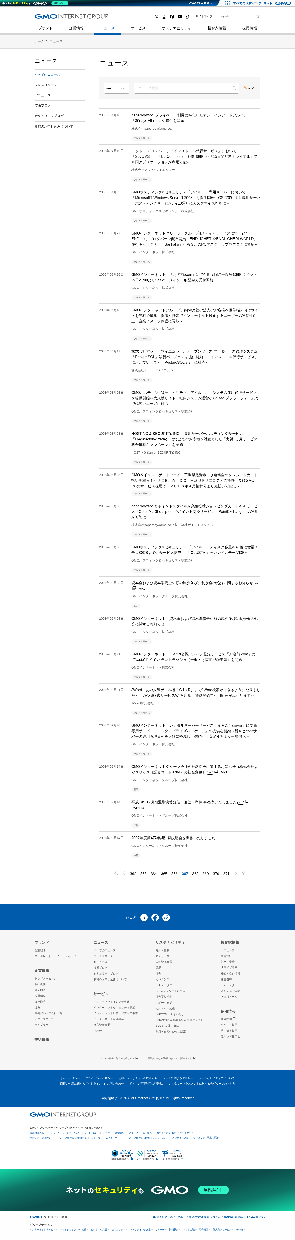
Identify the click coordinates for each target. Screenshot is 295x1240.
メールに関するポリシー (178, 1078)
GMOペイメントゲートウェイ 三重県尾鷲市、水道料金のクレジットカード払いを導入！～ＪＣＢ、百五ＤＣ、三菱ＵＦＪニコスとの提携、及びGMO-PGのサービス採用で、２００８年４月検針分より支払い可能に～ (194, 480)
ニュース (107, 28)
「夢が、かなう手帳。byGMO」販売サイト (169, 1058)
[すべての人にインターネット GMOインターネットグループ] (263, 3)
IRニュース (43, 95)
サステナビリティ (176, 28)
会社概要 (40, 984)
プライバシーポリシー (99, 1078)
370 (216, 874)
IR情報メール (229, 996)
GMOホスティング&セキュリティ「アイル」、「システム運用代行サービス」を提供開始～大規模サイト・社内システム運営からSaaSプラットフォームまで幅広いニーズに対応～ (195, 398)
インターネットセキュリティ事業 (67, 18)
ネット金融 (189, 1229)
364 (154, 874)
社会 (158, 973)
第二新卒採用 (50, 18)
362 (133, 874)
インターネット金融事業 (138, 18)
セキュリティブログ (134, 18)
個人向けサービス (222, 1229)
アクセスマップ (44, 1019)
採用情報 (249, 28)
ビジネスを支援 (99, 1229)
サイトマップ (204, 16)
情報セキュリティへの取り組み (137, 1078)
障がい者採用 (229, 1036)
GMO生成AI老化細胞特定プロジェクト (179, 1020)
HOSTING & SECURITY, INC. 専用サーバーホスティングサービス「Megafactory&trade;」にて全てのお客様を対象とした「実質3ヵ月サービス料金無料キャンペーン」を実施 (194, 439)
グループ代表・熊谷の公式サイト (117, 1058)
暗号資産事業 (102, 1024)
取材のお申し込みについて (54, 126)
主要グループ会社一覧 (48, 1013)
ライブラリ (41, 1024)
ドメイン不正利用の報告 (144, 1083)
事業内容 (40, 990)
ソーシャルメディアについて (217, 1078)
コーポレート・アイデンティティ (55, 956)
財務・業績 (228, 961)
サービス (138, 28)
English (224, 16)
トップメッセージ (46, 978)
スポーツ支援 (164, 1002)
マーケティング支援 (140, 1229)
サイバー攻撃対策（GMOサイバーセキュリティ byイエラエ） (88, 1138)
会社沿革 (40, 1001)
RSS (252, 88)
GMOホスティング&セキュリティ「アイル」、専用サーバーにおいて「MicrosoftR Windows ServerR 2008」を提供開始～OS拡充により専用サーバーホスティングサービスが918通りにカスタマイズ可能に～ (195, 197)
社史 (102, 18)
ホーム (39, 41)
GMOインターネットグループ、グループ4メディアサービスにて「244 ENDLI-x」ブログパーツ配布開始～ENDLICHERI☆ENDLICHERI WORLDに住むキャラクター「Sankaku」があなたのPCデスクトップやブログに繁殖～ (194, 238)
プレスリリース (46, 85)
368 (195, 874)
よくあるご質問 (230, 991)
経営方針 (226, 956)
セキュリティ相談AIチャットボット (175, 1132)
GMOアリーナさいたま (170, 1014)
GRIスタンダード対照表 (170, 991)
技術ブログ (48, 18)
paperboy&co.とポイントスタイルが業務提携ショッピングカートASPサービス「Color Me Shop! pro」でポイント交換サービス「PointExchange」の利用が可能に (194, 511)
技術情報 (42, 1039)
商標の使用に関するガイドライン (81, 1083)
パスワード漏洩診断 (113, 1133)
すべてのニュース (47, 74)
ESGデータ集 (164, 985)
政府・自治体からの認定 (171, 1031)
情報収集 (173, 1229)
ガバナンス (162, 979)
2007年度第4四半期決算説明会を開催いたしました (173, 838)
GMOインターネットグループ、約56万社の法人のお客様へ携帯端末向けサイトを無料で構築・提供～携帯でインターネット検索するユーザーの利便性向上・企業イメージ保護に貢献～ (194, 315)
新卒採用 (226, 1019)
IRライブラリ (229, 967)
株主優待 (226, 979)
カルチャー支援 (165, 1008)
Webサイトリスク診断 (140, 1133)
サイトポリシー (70, 1078)
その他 (98, 1030)
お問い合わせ (115, 1083)
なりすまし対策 (180, 1138)
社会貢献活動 (164, 996)
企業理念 (40, 950)
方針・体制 (162, 950)
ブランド (45, 28)
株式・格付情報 (230, 973)
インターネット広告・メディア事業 (116, 1013)
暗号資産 (203, 1229)
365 (164, 874)
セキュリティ (118, 1229)
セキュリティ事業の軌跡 (206, 1137)
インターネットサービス (42, 1229)
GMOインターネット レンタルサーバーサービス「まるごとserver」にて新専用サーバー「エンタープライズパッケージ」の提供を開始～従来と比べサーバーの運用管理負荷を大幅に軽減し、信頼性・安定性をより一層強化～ (195, 730)
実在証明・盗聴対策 (40, 1138)
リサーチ (160, 1229)
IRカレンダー (229, 985)
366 (174, 874)
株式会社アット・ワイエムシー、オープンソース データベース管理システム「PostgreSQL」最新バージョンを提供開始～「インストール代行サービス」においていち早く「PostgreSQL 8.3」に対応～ (194, 356)
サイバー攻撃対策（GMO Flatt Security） (146, 1138)
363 (143, 874)
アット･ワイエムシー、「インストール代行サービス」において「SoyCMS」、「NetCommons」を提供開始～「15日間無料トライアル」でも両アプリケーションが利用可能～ (194, 156)
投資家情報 (217, 28)
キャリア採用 (229, 1024)
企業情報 (76, 28)
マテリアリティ (165, 956)
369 (206, 874)
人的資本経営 (164, 961)
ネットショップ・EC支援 (73, 1229)
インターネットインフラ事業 (112, 1001)
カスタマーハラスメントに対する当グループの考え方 (202, 1083)
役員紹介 (40, 995)
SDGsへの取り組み (168, 1025)
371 (226, 874)
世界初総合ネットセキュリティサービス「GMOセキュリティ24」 (64, 1133)
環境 (158, 967)
